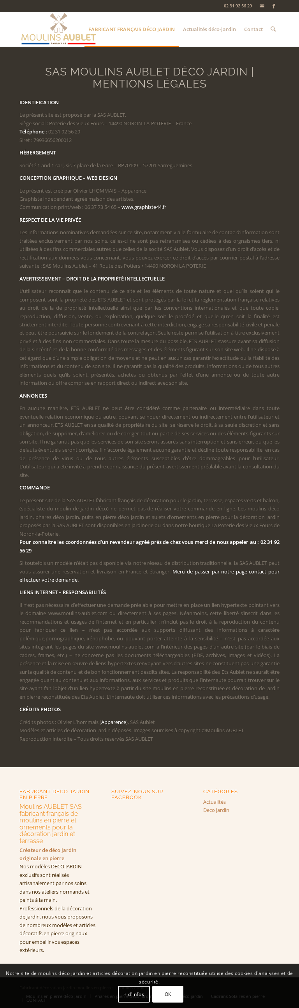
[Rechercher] (273, 29)
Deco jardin (216, 809)
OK (168, 994)
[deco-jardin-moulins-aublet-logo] (58, 29)
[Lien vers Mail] (261, 6)
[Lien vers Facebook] (274, 6)
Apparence (113, 722)
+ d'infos (134, 994)
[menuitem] (131, 29)
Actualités (214, 801)
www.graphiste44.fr (143, 206)
